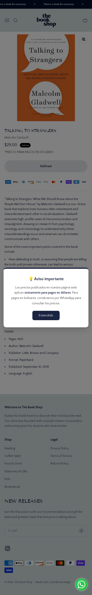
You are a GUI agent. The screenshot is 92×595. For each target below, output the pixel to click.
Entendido (46, 315)
